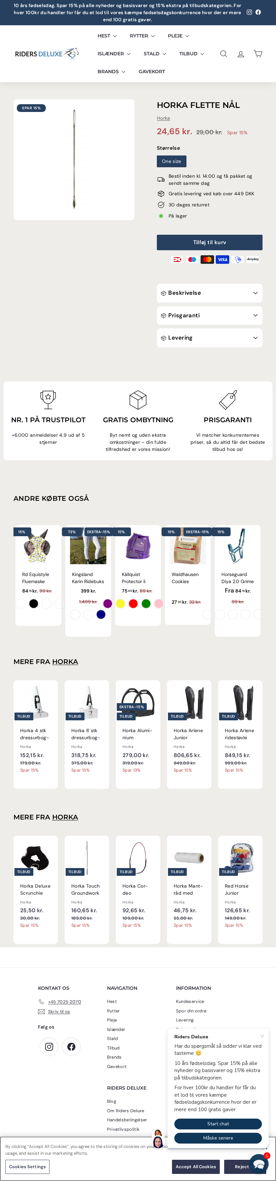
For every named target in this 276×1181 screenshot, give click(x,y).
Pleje (176, 36)
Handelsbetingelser (127, 1120)
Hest (104, 36)
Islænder (111, 54)
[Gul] (120, 603)
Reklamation (189, 1038)
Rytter (139, 36)
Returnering (188, 1029)
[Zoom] (74, 159)
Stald (152, 54)
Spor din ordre (191, 1011)
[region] (138, 1158)
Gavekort (152, 71)
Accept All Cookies (196, 1167)
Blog (111, 1101)
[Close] (265, 1147)
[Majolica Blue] (220, 614)
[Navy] (101, 614)
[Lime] (146, 603)
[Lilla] (107, 603)
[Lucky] (46, 603)
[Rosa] (159, 603)
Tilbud (189, 54)
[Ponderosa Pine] (258, 614)
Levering (180, 337)
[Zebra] (33, 603)
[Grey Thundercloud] (88, 614)
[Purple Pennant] (207, 614)
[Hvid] (75, 614)
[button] (259, 1164)
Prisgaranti (183, 315)
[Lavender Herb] (245, 614)
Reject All (245, 1167)
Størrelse (168, 148)
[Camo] (59, 603)
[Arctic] (233, 614)
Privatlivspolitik (123, 1129)
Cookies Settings (27, 1167)
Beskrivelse (184, 292)
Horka (163, 118)
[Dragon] (21, 603)
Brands (109, 71)
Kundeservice (190, 1001)
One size (171, 161)
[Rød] (133, 603)
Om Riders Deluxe (125, 1111)
